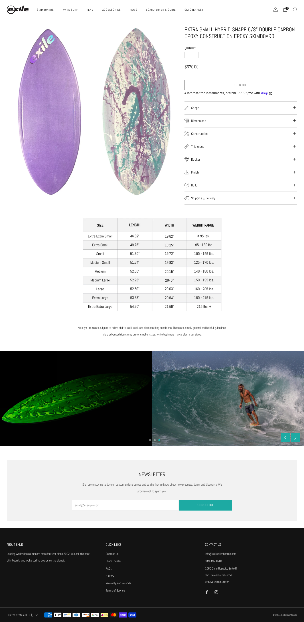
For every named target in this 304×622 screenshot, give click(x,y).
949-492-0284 (213, 561)
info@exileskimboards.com (220, 554)
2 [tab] (155, 440)
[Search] (295, 9)
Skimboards (45, 10)
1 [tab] (150, 440)
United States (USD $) (20, 615)
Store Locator (113, 561)
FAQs (109, 568)
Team (90, 10)
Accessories (111, 10)
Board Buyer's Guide (161, 10)
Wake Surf (70, 10)
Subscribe (205, 505)
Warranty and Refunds (118, 583)
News (133, 10)
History (110, 576)
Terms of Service (115, 590)
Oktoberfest (193, 10)
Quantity (190, 48)
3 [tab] (159, 440)
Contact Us (112, 554)
